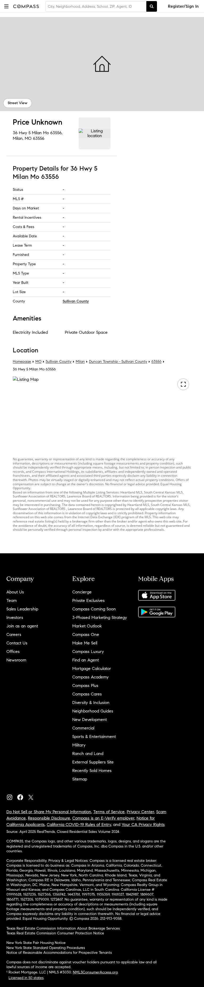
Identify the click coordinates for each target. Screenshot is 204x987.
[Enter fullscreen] (183, 384)
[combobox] (96, 6)
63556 (38, 138)
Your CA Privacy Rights (143, 824)
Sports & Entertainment (94, 736)
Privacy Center (140, 811)
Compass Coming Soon (94, 608)
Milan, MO (22, 138)
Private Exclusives (88, 600)
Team (11, 600)
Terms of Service (109, 811)
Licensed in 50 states (26, 978)
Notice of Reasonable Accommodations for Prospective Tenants (59, 952)
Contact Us (16, 643)
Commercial (83, 728)
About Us (15, 591)
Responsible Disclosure (49, 818)
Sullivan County (76, 301)
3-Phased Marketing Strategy (99, 617)
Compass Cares (87, 694)
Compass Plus (85, 685)
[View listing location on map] (94, 133)
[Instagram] (11, 796)
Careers (13, 634)
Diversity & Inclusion (90, 702)
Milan (80, 361)
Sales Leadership (22, 608)
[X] (33, 796)
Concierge (82, 591)
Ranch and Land (87, 753)
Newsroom (16, 660)
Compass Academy (90, 677)
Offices (13, 651)
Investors (14, 617)
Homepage (22, 361)
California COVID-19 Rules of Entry (79, 824)
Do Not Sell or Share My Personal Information (48, 811)
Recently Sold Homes (92, 770)
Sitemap (79, 779)
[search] (151, 6)
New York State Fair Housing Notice (36, 942)
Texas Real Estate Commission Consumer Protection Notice (55, 933)
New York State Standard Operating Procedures (45, 948)
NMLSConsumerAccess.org (95, 972)
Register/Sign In (183, 6)
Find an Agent (85, 660)
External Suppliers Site (93, 762)
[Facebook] (22, 796)
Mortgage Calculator (91, 668)
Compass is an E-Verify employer (103, 818)
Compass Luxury (88, 651)
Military (79, 745)
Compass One (85, 634)
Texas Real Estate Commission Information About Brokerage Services (63, 928)
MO (38, 361)
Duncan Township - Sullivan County (118, 361)
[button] (6, 6)
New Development (89, 719)
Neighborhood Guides (92, 711)
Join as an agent (22, 626)
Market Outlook (87, 626)
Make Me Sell (84, 643)
